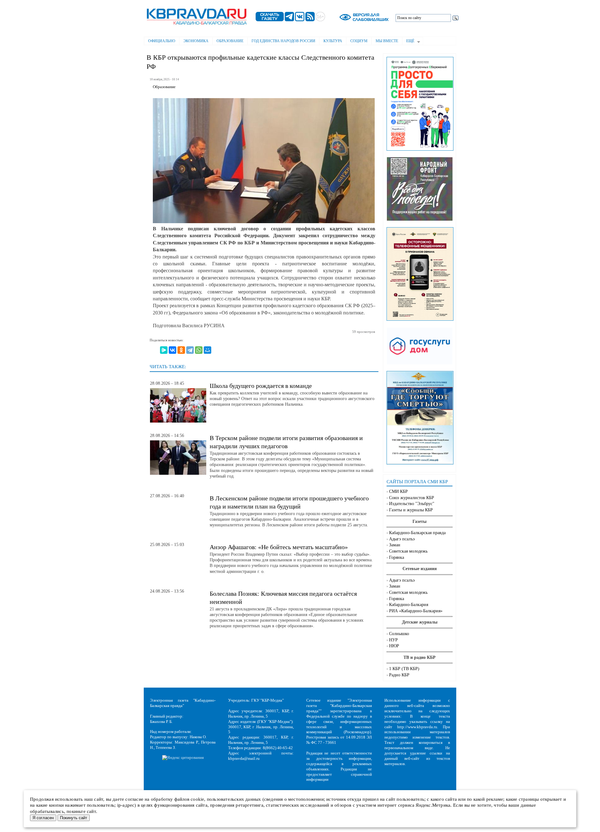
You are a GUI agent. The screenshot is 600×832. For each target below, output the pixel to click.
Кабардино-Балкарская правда (417, 532)
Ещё (408, 41)
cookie (197, 799)
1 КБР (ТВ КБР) (404, 668)
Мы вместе (387, 41)
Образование (230, 41)
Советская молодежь (408, 551)
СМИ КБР (398, 491)
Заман (394, 545)
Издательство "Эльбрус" (411, 503)
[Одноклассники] (181, 350)
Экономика (195, 41)
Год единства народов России (283, 41)
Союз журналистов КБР (411, 497)
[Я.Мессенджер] (164, 350)
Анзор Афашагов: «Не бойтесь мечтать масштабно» (279, 547)
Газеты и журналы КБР (411, 510)
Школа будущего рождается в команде (261, 385)
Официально (161, 41)
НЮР (394, 646)
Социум (359, 41)
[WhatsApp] (198, 350)
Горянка (396, 557)
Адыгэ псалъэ (402, 539)
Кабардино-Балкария (408, 604)
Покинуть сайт (73, 817)
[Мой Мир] (207, 350)
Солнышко (399, 633)
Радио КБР (399, 675)
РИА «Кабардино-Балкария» (415, 611)
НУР (393, 640)
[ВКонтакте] (172, 350)
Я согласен (43, 817)
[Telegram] (190, 350)
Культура (332, 41)
